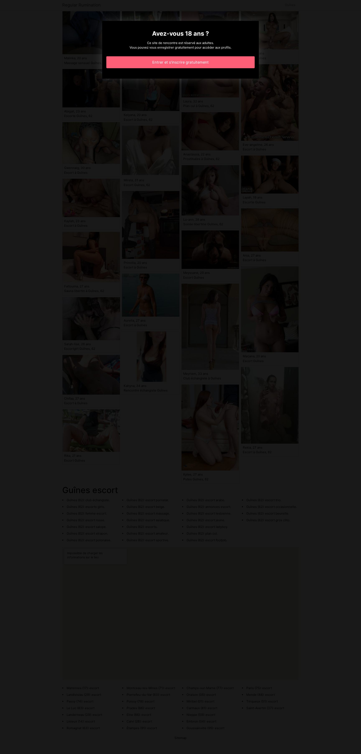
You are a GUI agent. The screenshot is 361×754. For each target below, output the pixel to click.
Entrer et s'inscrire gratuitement (180, 62)
